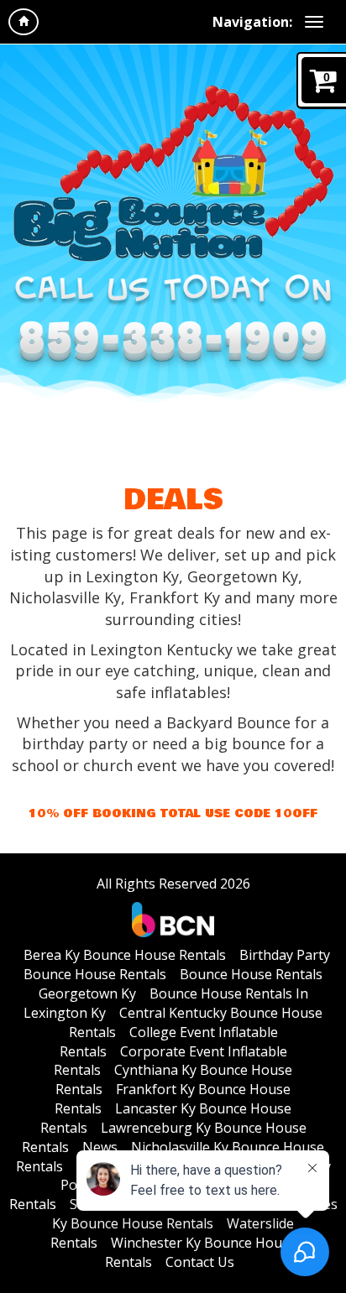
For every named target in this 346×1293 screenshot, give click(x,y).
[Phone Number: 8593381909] (173, 346)
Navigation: (252, 22)
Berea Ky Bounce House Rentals (125, 955)
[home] (23, 21)
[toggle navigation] (314, 22)
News (100, 1147)
